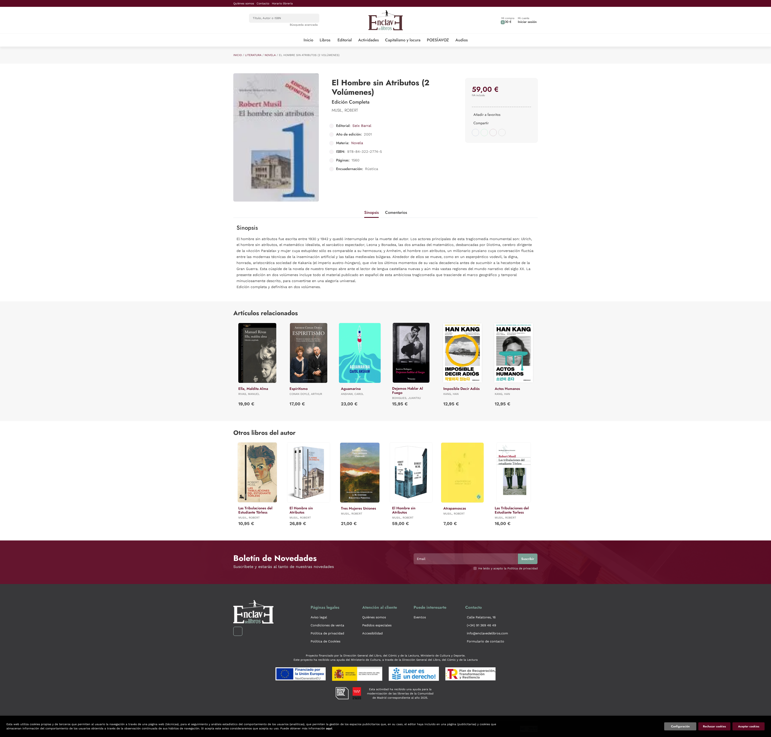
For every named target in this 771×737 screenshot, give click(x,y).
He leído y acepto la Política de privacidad (508, 568)
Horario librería (282, 3)
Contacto (263, 3)
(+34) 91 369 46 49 (481, 625)
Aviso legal (319, 617)
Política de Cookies (325, 641)
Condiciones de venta (327, 625)
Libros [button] (325, 40)
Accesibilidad (372, 633)
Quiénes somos (243, 3)
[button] (507, 20)
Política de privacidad (327, 633)
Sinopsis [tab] (371, 212)
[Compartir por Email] (493, 132)
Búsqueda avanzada (304, 24)
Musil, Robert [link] (345, 110)
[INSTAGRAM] (237, 631)
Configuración (680, 726)
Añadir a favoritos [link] (486, 114)
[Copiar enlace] (502, 132)
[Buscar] (312, 18)
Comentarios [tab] (396, 212)
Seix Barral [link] (361, 125)
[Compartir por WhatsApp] (484, 132)
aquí (329, 728)
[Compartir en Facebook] (475, 132)
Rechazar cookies (714, 726)
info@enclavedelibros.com (487, 633)
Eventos (420, 617)
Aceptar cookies (748, 726)
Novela (270, 55)
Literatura (253, 55)
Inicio (237, 55)
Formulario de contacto (485, 641)
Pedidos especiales (377, 625)
